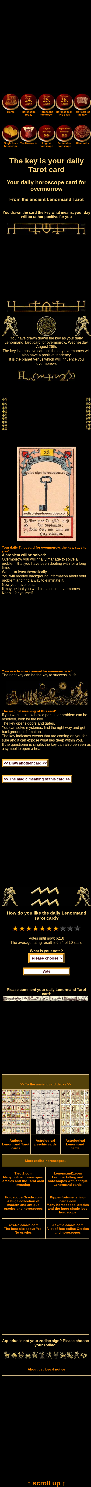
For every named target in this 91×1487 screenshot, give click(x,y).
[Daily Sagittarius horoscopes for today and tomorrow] (63, 1357)
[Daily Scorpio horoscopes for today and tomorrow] (56, 1357)
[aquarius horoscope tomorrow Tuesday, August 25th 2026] (46, 102)
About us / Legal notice (46, 1369)
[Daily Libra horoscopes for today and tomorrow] (49, 1357)
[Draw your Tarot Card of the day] (82, 109)
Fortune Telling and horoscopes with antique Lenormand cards (68, 1178)
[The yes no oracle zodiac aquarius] (28, 141)
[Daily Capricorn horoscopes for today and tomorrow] (70, 1357)
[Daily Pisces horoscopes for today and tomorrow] (83, 1357)
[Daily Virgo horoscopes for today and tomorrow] (42, 1357)
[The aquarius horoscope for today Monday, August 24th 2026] (28, 102)
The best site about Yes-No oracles (23, 1228)
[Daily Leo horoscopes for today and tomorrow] (35, 1357)
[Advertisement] (45, 47)
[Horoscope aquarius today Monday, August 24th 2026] (11, 109)
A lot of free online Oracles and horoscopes (67, 1228)
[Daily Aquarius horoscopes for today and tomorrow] (77, 1357)
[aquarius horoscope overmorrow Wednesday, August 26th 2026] (64, 102)
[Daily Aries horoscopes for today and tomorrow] (7, 1357)
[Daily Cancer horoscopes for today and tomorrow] (28, 1357)
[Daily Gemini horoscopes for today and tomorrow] (21, 1357)
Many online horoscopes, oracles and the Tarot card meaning (23, 1178)
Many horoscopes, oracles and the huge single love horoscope (68, 1204)
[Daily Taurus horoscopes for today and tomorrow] (14, 1357)
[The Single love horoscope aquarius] (11, 141)
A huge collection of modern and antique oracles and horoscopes (23, 1202)
